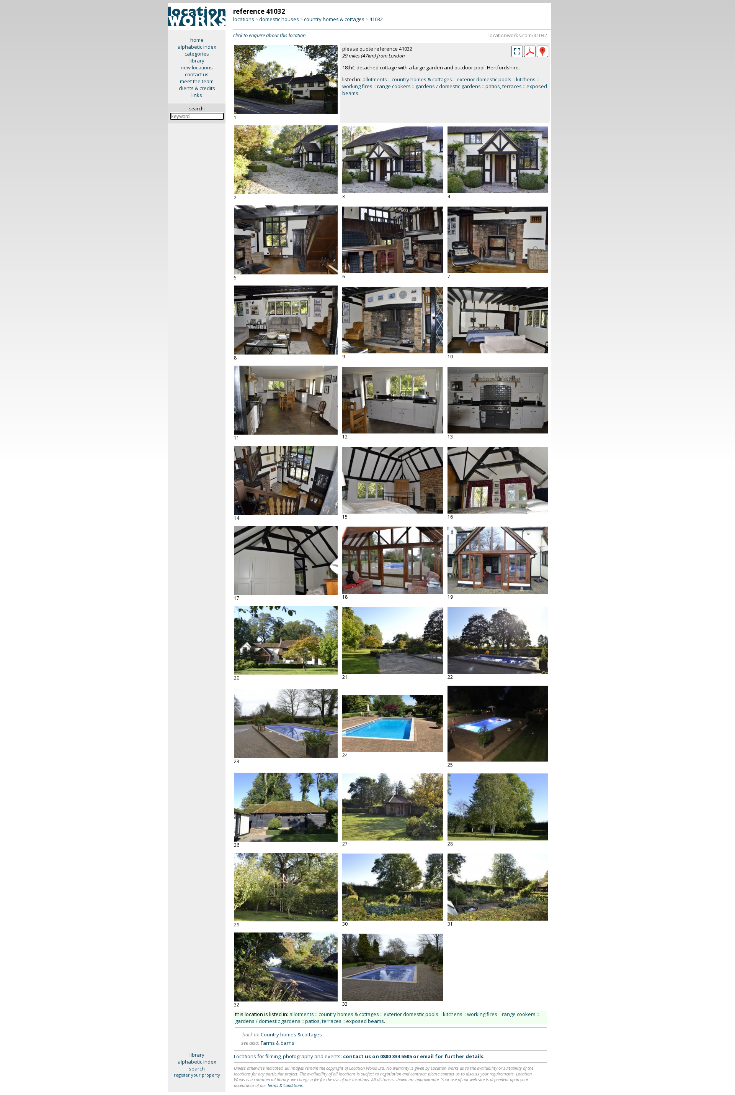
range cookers (394, 86)
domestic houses (279, 19)
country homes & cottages (334, 19)
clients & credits (197, 88)
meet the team (197, 81)
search (197, 1068)
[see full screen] (517, 51)
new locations (197, 67)
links (196, 95)
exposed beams (365, 1021)
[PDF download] (530, 55)
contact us (197, 74)
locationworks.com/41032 (517, 35)
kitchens (526, 79)
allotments (375, 79)
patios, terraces (503, 86)
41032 (376, 19)
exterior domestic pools (484, 79)
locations (243, 19)
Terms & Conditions (285, 1085)
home (197, 39)
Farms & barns (277, 1042)
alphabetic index (197, 46)
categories (197, 53)
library (196, 60)
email (427, 1056)
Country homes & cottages (291, 1034)
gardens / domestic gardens (448, 86)
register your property (197, 1075)
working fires (357, 86)
